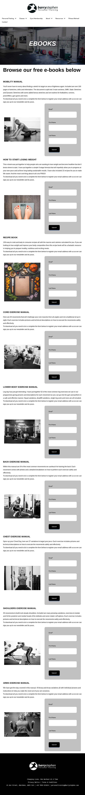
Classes (22, 18)
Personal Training (8, 18)
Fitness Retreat (73, 18)
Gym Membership (36, 18)
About (48, 18)
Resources (59, 18)
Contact (4, 22)
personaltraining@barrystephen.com (65, 785)
